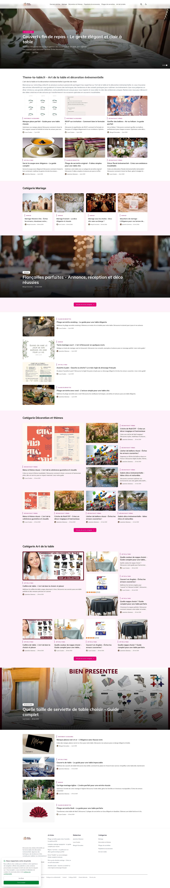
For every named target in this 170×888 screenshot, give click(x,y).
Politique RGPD (72, 877)
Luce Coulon (26, 50)
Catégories (102, 835)
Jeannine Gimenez (78, 839)
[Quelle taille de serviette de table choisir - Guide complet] (85, 699)
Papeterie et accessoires (92, 4)
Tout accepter (21, 882)
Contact (64, 877)
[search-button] (141, 4)
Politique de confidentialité (53, 877)
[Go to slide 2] (164, 65)
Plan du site (93, 877)
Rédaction (77, 835)
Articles (51, 835)
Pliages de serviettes (108, 4)
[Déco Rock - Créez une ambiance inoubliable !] (85, 36)
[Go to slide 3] (166, 65)
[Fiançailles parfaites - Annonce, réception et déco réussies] (85, 266)
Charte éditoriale (83, 877)
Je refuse (21, 878)
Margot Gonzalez (28, 287)
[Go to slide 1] (163, 65)
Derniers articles (55, 4)
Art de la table (120, 4)
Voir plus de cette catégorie (84, 304)
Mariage (64, 4)
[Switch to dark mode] (145, 4)
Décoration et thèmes (75, 4)
